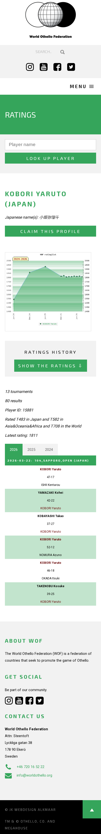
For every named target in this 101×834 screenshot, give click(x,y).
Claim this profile (50, 231)
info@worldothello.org (34, 775)
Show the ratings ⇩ (50, 365)
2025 (31, 449)
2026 (14, 449)
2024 (49, 449)
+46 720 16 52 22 (30, 767)
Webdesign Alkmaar (35, 810)
